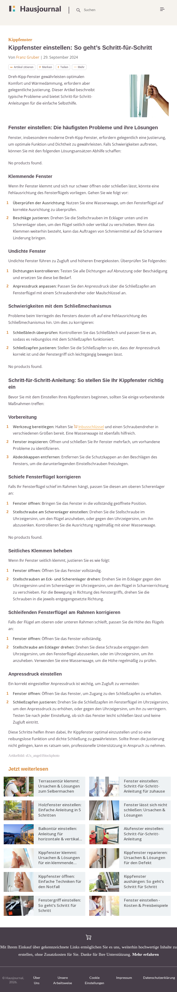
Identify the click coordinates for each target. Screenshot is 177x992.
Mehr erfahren (145, 954)
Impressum (124, 978)
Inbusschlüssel (91, 426)
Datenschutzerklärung (159, 978)
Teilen (64, 67)
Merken (47, 67)
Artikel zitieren (23, 67)
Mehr (81, 67)
